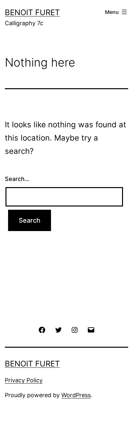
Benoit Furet (32, 12)
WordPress (76, 395)
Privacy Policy (24, 380)
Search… (17, 178)
